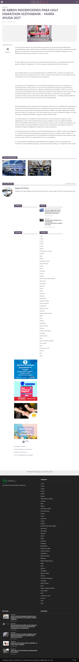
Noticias (52, 209)
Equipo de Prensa (7, 44)
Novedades (58, 209)
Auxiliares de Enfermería (20, 452)
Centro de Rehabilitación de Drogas (23, 455)
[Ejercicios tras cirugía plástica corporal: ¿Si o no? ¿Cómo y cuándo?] (6, 643)
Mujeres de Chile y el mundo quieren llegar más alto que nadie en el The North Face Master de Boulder (23, 636)
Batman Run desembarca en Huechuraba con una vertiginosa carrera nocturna (39, 166)
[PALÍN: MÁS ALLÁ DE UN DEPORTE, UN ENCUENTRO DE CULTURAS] (6, 650)
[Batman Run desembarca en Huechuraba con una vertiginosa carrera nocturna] (42, 220)
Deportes (5, 7)
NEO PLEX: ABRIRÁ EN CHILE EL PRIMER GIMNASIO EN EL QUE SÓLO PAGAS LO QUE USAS (14, 166)
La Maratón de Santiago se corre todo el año (39, 472)
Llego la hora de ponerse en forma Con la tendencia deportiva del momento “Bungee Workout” (23, 618)
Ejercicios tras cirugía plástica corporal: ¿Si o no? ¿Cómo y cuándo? (24, 644)
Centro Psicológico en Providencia (23, 449)
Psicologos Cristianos (20, 446)
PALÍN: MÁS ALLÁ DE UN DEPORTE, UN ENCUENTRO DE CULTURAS (24, 651)
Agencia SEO (12, 660)
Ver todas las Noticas (70, 183)
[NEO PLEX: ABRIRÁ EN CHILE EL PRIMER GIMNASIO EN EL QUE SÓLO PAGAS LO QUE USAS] (42, 210)
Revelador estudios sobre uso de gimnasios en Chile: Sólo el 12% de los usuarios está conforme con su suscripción (24, 627)
